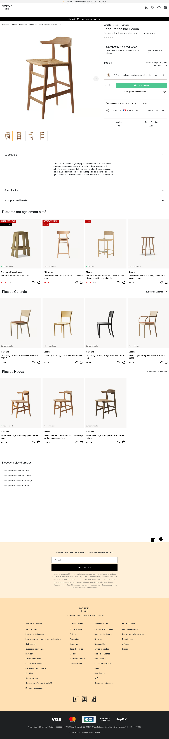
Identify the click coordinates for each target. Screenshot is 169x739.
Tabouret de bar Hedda (52, 25)
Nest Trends (100, 673)
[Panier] (159, 7)
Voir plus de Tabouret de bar (17, 485)
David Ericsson (110, 25)
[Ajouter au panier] (38, 282)
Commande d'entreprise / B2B (38, 683)
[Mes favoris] (152, 7)
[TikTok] (93, 699)
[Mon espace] (146, 7)
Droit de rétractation (34, 688)
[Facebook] (75, 699)
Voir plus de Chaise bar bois (16, 470)
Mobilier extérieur (77, 659)
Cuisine (73, 634)
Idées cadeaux (101, 659)
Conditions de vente (34, 664)
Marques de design (103, 634)
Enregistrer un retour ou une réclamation (43, 639)
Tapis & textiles (76, 649)
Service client (31, 629)
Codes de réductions (104, 683)
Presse (125, 649)
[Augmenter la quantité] (113, 85)
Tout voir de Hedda (154, 372)
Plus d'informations (156, 110)
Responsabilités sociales (133, 634)
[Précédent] (4, 78)
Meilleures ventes (102, 654)
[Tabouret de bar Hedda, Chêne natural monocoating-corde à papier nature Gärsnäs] (50, 78)
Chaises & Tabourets (19, 25)
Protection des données (36, 668)
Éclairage (74, 644)
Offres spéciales (102, 649)
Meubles (5, 25)
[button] (108, 37)
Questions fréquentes (34, 649)
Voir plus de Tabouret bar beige (18, 480)
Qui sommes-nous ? (130, 629)
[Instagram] (84, 699)
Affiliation (126, 644)
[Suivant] (96, 78)
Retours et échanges (34, 634)
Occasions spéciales (103, 664)
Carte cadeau (76, 664)
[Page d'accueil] (7, 7)
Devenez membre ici (154, 51)
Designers (99, 639)
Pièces (97, 668)
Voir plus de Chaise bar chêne (17, 475)
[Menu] (165, 7)
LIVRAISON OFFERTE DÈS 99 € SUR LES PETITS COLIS (87, 2)
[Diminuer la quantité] (106, 85)
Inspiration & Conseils (104, 629)
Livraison (29, 654)
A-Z (96, 678)
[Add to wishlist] (34, 282)
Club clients (30, 644)
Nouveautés (100, 644)
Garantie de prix (32, 678)
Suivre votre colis (33, 659)
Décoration (74, 639)
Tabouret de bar (35, 25)
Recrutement (127, 639)
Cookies (29, 673)
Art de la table (76, 629)
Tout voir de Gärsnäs (154, 292)
